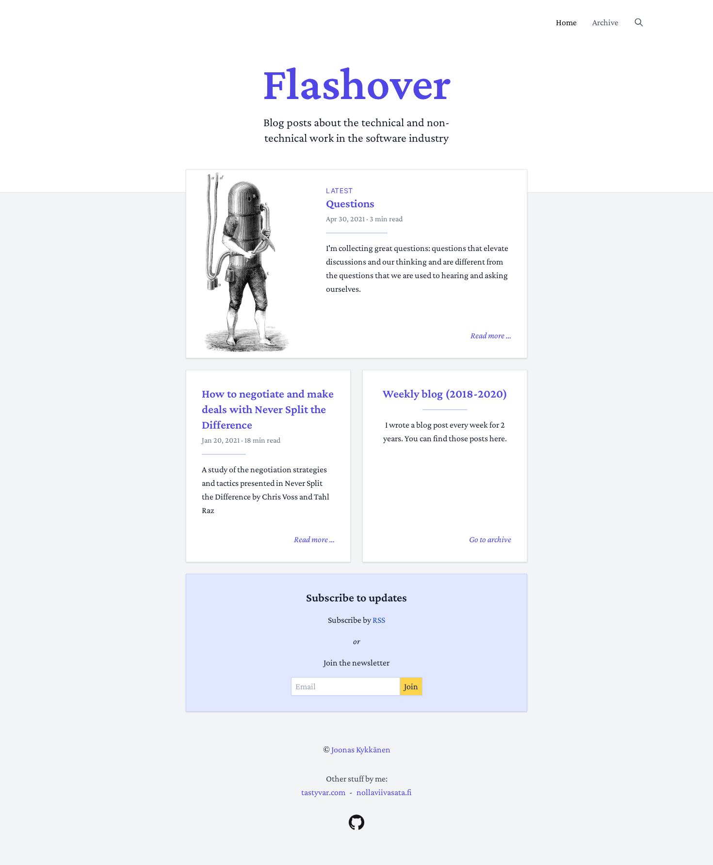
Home (566, 22)
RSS (379, 620)
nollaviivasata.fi (384, 792)
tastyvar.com (323, 792)
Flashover (356, 83)
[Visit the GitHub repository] (356, 822)
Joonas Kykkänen (360, 749)
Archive (605, 22)
